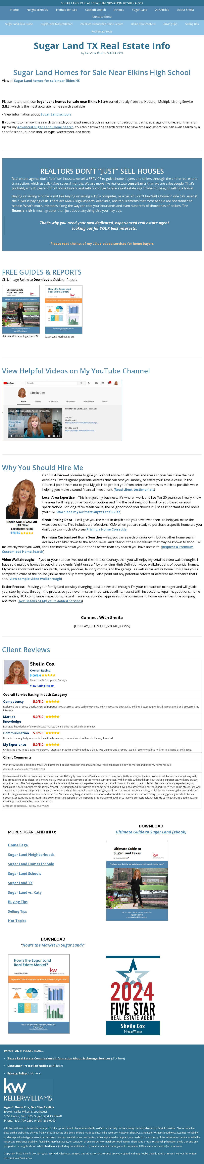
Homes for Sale (66, 10)
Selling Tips (192, 24)
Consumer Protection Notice (27, 1066)
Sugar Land (139, 10)
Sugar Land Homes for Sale (31, 864)
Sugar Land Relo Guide (19, 24)
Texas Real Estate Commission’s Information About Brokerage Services (58, 1058)
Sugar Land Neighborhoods (31, 854)
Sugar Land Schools (24, 873)
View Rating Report (42, 685)
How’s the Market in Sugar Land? (53, 945)
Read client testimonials (134, 489)
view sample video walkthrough (35, 579)
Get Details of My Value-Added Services (50, 601)
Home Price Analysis (143, 24)
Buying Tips (170, 24)
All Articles (162, 10)
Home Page (18, 845)
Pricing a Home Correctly (106, 529)
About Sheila (185, 10)
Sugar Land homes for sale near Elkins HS (47, 80)
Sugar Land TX (20, 883)
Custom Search (95, 10)
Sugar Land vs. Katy (25, 892)
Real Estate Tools (102, 31)
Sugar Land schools (56, 114)
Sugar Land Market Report (57, 24)
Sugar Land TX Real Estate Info (102, 45)
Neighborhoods (37, 10)
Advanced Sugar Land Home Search (45, 127)
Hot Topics (17, 920)
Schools (119, 10)
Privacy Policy (17, 1073)
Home (14, 10)
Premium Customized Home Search (101, 24)
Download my (88, 512)
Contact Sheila (102, 17)
